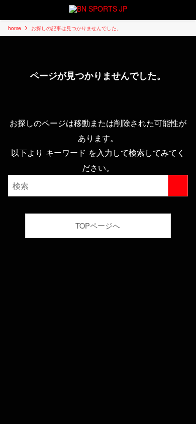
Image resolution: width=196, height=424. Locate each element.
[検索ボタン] (186, 10)
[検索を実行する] (178, 185)
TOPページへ (97, 225)
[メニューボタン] (10, 10)
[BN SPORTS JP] (98, 10)
